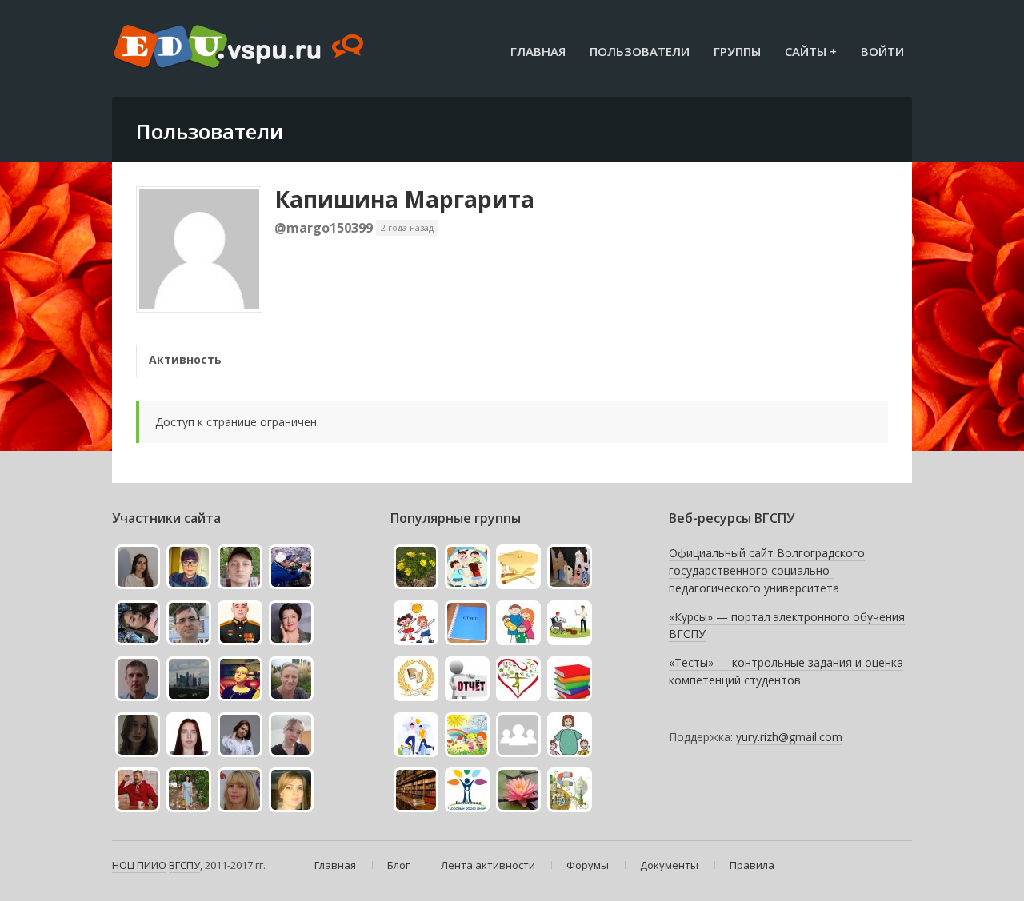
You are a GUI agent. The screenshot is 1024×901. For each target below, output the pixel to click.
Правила (752, 865)
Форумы (587, 865)
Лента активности (488, 865)
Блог (398, 865)
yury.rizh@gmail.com (789, 736)
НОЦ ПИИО (139, 865)
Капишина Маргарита (404, 199)
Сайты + (811, 51)
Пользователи (640, 51)
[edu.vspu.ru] (240, 48)
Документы (669, 865)
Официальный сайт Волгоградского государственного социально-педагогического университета (767, 570)
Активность (185, 359)
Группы (737, 51)
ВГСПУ (184, 865)
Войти (882, 51)
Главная (538, 51)
